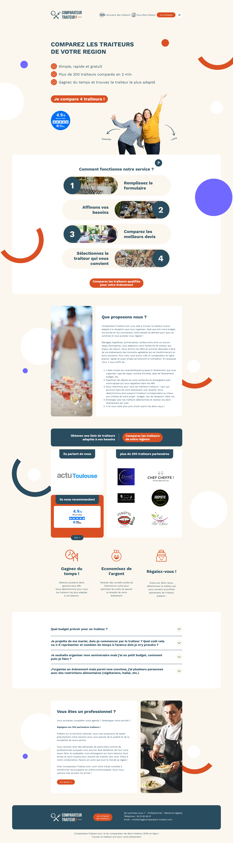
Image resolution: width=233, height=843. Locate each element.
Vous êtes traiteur (146, 15)
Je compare (166, 15)
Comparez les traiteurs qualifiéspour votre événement (116, 283)
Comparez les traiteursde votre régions (143, 437)
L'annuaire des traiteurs (117, 15)
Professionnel (155, 813)
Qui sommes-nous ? (134, 813)
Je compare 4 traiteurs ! (79, 99)
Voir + (77, 537)
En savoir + (66, 782)
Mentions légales (173, 813)
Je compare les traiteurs (102, 817)
